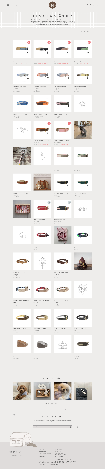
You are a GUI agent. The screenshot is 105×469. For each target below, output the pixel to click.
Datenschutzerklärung (63, 463)
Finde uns (42, 451)
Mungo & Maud (15, 455)
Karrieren (42, 461)
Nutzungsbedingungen (47, 462)
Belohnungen (59, 456)
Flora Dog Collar (60, 167)
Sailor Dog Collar (40, 246)
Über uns (42, 450)
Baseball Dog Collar (21, 60)
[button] (16, 5)
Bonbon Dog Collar (20, 193)
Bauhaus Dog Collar (41, 141)
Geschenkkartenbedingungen (65, 461)
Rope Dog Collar (19, 328)
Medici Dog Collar (20, 355)
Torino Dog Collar (40, 219)
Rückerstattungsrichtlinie (48, 464)
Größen (42, 456)
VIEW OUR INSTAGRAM (53, 403)
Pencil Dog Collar (80, 355)
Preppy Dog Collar (20, 114)
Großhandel (44, 458)
